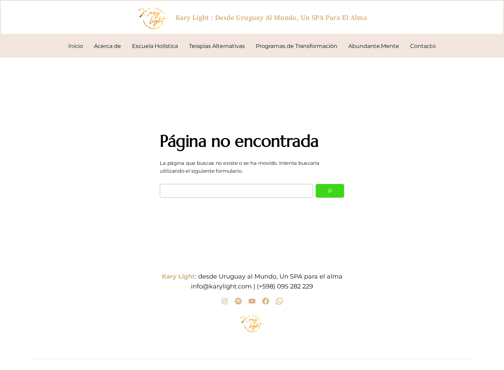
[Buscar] (330, 191)
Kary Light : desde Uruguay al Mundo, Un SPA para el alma (271, 17)
